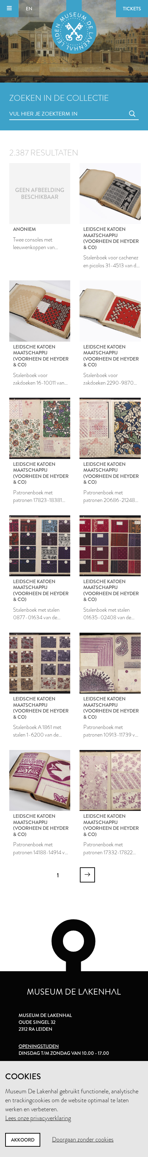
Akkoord (22, 1139)
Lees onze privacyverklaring (38, 1118)
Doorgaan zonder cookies (83, 1139)
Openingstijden (39, 1046)
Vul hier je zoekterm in (30, 106)
